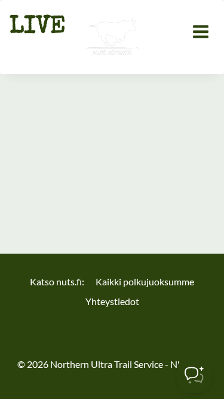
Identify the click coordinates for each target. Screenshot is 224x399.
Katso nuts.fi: (57, 281)
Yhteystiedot (112, 301)
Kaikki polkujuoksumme (145, 281)
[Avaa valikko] (200, 31)
